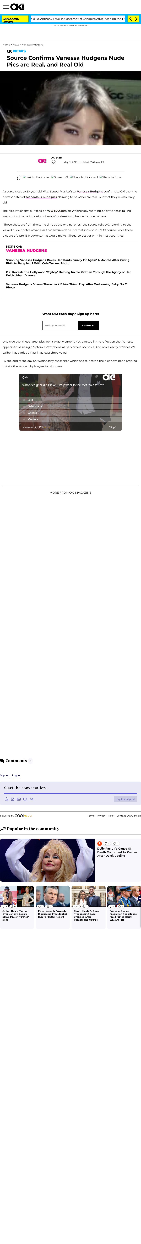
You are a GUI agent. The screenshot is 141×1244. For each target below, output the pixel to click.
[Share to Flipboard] (84, 178)
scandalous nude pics (41, 197)
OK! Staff (56, 157)
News (16, 44)
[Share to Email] (111, 178)
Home (6, 44)
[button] (6, 7)
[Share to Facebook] (36, 178)
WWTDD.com (57, 210)
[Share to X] (59, 178)
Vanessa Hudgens (32, 44)
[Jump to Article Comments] (19, 178)
